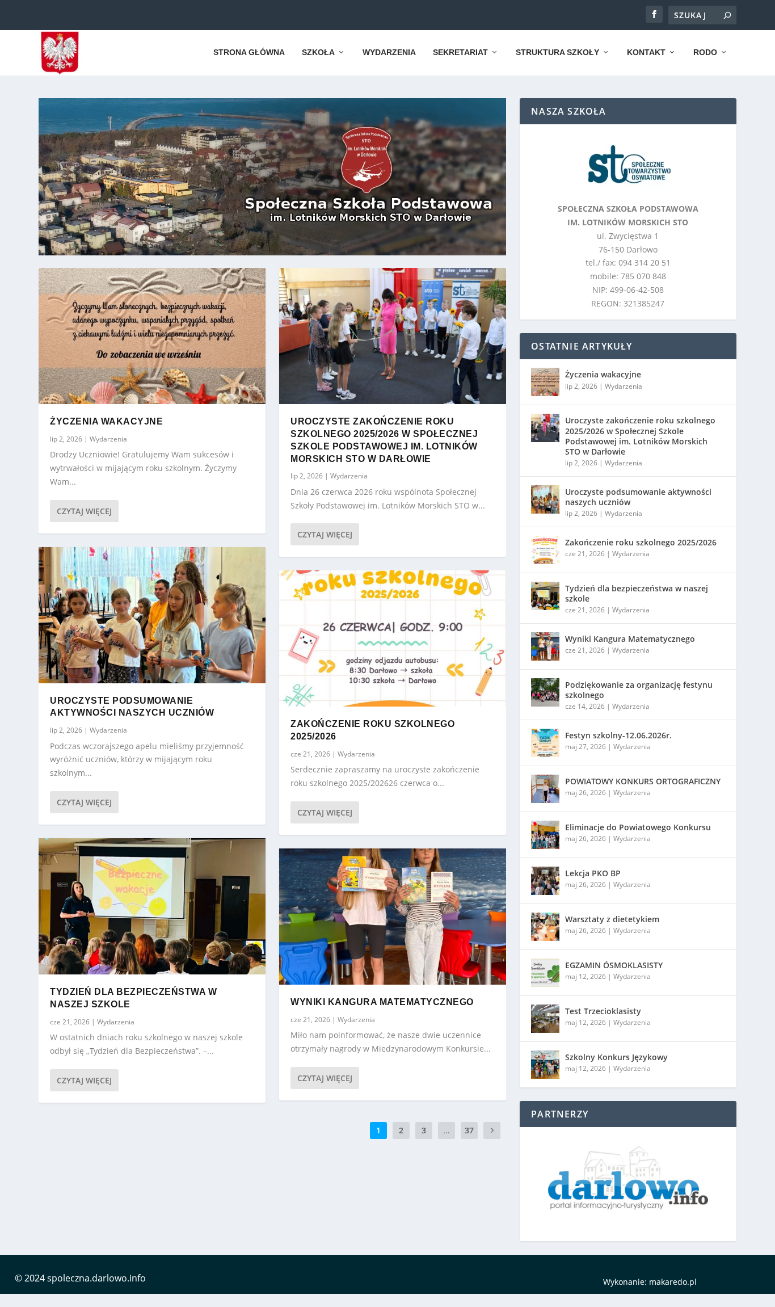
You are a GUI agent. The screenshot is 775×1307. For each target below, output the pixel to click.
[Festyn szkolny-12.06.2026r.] (545, 743)
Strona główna (249, 52)
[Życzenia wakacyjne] (152, 336)
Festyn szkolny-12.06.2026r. (618, 735)
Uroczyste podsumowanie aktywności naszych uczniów (638, 496)
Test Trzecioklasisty (603, 1011)
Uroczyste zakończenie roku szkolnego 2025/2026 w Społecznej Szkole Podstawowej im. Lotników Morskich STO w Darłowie (640, 436)
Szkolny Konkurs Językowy (616, 1057)
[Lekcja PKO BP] (545, 881)
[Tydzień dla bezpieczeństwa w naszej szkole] (152, 906)
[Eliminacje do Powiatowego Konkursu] (545, 835)
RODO (705, 52)
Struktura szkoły (557, 52)
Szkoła (318, 52)
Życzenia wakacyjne (106, 421)
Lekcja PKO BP (593, 873)
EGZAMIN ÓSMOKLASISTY (614, 965)
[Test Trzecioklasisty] (545, 1019)
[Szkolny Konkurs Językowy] (545, 1064)
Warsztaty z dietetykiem (612, 919)
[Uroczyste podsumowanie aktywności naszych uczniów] (152, 615)
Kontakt (646, 52)
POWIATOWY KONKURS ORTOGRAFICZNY (643, 781)
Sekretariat (460, 52)
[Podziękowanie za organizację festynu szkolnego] (545, 692)
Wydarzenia (389, 52)
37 (469, 1130)
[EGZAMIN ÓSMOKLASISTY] (545, 973)
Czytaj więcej (84, 511)
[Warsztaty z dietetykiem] (545, 927)
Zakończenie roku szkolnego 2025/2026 (641, 542)
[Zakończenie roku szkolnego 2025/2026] (392, 638)
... (446, 1130)
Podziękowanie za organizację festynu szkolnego (639, 689)
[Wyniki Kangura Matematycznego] (392, 916)
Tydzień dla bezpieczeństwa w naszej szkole (636, 593)
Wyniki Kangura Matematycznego (382, 1002)
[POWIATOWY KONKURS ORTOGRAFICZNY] (545, 789)
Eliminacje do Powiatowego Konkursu (638, 827)
